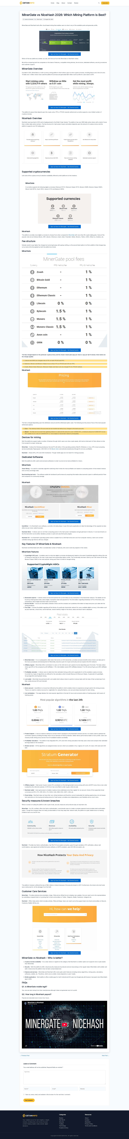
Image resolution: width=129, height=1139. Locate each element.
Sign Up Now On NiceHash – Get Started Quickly (64, 166)
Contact (69, 3)
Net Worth (62, 1120)
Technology (62, 1126)
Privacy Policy (89, 1124)
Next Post (105, 1055)
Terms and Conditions (91, 1126)
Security (61, 1122)
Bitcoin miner (55, 449)
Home (52, 3)
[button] (99, 3)
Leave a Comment (29, 19)
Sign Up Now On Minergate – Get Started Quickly (65, 54)
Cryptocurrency (63, 1128)
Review (76, 3)
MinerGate (71, 235)
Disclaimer (88, 1122)
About (63, 3)
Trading (61, 1124)
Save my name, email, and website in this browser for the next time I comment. (47, 1094)
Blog (58, 3)
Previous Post (24, 1055)
